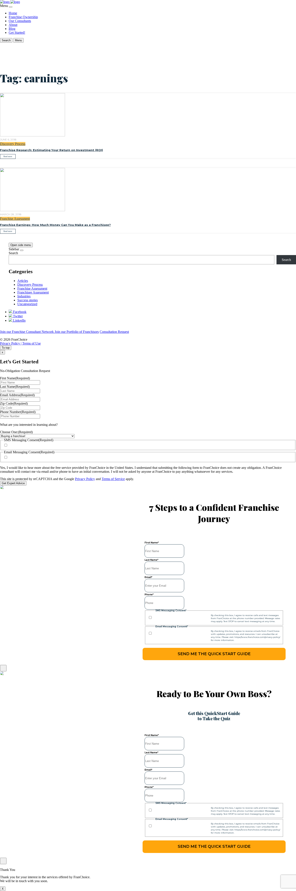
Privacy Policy (85, 479)
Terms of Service (113, 479)
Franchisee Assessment (33, 292)
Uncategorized (27, 304)
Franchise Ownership (23, 17)
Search (13, 253)
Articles (22, 281)
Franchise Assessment (15, 218)
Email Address (17, 395)
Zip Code (14, 403)
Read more (7, 156)
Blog (12, 28)
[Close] (10, 7)
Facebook (19, 312)
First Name (15, 378)
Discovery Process (12, 144)
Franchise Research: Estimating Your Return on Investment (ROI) (51, 150)
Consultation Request (114, 332)
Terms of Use (31, 343)
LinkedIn (19, 320)
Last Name (15, 386)
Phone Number (18, 412)
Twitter (17, 316)
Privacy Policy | (11, 343)
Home (13, 13)
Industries (24, 296)
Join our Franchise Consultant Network (27, 332)
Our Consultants (20, 21)
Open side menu (20, 245)
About (13, 25)
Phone (149, 594)
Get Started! (17, 32)
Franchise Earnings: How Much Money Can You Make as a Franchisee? (55, 225)
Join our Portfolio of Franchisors (77, 332)
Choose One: (16, 432)
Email (148, 577)
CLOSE (3, 668)
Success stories (27, 300)
